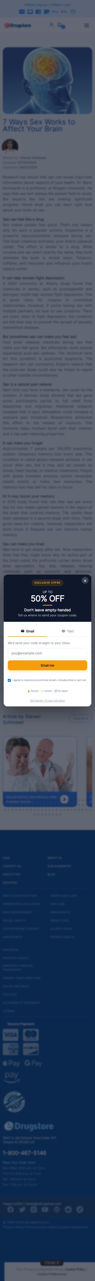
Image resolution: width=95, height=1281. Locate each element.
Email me (47, 665)
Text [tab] (70, 631)
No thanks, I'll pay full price (47, 700)
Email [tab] (30, 631)
